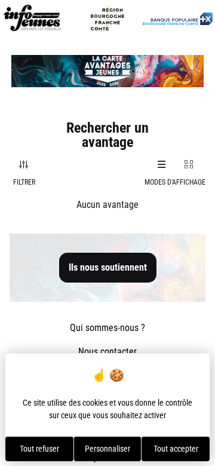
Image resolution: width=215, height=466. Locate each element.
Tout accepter (175, 448)
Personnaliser (107, 448)
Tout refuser (39, 448)
